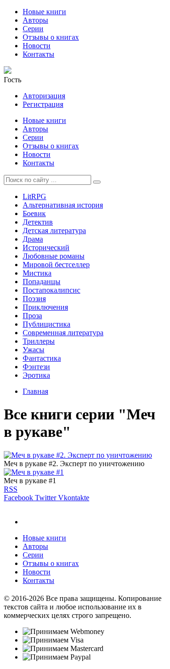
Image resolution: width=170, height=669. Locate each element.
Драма (33, 239)
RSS (10, 489)
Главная (35, 391)
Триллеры (39, 341)
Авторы (35, 20)
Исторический (46, 247)
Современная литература (63, 333)
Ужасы (33, 350)
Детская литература (54, 230)
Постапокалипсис (51, 290)
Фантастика (42, 358)
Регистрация (43, 104)
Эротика (36, 375)
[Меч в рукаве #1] (34, 472)
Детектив (38, 222)
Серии (33, 29)
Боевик (34, 213)
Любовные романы (54, 256)
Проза (32, 316)
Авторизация (44, 96)
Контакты (38, 54)
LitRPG (34, 196)
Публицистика (46, 324)
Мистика (37, 273)
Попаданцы (41, 282)
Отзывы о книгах (51, 37)
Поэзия (34, 299)
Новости (37, 46)
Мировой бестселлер (56, 265)
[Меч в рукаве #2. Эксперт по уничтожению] (78, 455)
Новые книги (44, 12)
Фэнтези (36, 367)
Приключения (45, 307)
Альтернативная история (63, 205)
